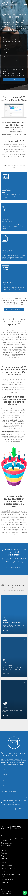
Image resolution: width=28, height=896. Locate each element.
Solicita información (14, 310)
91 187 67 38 (7, 845)
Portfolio (4, 850)
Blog (2, 856)
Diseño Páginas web (7, 865)
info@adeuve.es (7, 843)
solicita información (14, 568)
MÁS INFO (6, 630)
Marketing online (6, 877)
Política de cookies (6, 891)
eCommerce (4, 871)
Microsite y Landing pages (8, 868)
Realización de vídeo (7, 880)
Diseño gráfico (5, 882)
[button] (25, 893)
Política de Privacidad (7, 890)
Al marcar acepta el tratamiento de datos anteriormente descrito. (14, 74)
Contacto (4, 859)
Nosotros (4, 853)
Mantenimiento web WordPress (10, 874)
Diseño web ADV (6, 893)
